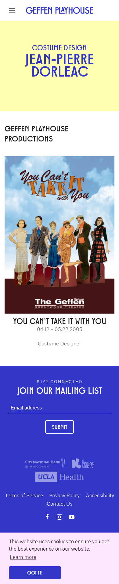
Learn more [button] (23, 557)
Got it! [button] (34, 572)
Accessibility (100, 495)
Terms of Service (24, 495)
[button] (12, 10)
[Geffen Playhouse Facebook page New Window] (47, 517)
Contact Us (59, 503)
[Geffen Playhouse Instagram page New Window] (59, 517)
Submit (59, 426)
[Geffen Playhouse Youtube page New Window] (72, 517)
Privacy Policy (64, 495)
